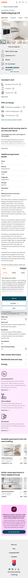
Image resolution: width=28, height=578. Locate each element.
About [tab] (23, 272)
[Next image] (25, 47)
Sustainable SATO (14, 552)
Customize (13, 303)
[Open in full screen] (25, 24)
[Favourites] (22, 2)
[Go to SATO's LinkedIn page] (18, 569)
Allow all (14, 298)
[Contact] (19, 2)
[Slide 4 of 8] (19, 42)
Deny (14, 308)
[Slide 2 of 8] (8, 42)
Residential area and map (11, 359)
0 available (17, 107)
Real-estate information (11, 355)
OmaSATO (14, 557)
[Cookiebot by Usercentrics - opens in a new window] (20, 269)
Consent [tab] (5, 272)
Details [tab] (14, 272)
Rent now (14, 544)
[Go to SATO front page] (4, 2)
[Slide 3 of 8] (14, 42)
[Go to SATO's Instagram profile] (12, 569)
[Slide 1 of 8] (3, 42)
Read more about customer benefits (11, 120)
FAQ (14, 548)
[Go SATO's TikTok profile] (15, 569)
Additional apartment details (10, 155)
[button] (20, 84)
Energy (4, 364)
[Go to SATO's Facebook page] (9, 569)
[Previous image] (3, 450)
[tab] (4, 17)
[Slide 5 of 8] (25, 42)
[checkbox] (20, 459)
